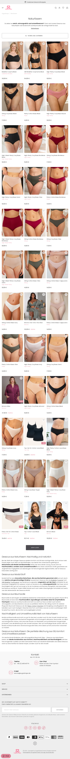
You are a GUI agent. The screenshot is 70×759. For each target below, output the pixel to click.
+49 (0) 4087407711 (21, 663)
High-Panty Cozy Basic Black (56, 72)
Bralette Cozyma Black (9, 72)
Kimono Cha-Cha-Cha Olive (33, 323)
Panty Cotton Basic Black (32, 114)
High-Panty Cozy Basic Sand (11, 197)
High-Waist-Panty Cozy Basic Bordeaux (11, 240)
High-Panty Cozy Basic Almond (34, 406)
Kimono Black (51, 532)
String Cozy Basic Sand (54, 364)
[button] (3, 8)
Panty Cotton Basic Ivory (10, 490)
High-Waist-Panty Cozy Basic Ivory (56, 491)
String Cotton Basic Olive (32, 281)
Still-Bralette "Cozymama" (10, 582)
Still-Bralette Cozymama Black (34, 72)
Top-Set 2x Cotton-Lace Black (34, 448)
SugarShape (5, 13)
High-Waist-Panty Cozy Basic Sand (11, 281)
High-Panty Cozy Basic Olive (33, 197)
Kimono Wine (6, 406)
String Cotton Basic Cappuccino (57, 281)
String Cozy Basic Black (9, 114)
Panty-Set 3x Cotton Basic (10, 532)
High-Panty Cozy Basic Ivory (33, 364)
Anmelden (59, 710)
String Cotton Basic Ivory (10, 323)
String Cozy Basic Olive (54, 239)
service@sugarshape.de (22, 673)
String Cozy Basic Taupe (32, 490)
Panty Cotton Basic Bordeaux (56, 197)
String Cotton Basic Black (55, 406)
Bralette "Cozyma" (57, 580)
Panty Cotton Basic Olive (10, 364)
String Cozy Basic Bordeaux (55, 155)
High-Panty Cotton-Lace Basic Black (56, 449)
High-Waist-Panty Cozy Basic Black (11, 156)
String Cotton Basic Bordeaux (33, 239)
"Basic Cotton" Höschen (35, 606)
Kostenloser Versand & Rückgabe (36, 2)
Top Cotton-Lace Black (31, 532)
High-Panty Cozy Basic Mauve (56, 114)
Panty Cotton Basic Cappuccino (57, 323)
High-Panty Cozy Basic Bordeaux (34, 155)
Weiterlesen (35, 28)
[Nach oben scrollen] (67, 756)
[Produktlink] (12, 61)
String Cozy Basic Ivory (9, 448)
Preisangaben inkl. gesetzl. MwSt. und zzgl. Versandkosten (38, 752)
